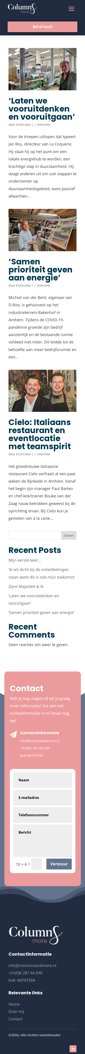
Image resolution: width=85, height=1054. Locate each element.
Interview (43, 124)
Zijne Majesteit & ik (25, 586)
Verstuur (59, 863)
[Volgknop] (73, 1048)
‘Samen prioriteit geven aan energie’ (40, 269)
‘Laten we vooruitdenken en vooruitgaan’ (41, 108)
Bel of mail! (42, 26)
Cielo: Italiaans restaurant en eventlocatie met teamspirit (39, 434)
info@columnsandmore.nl (39, 741)
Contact (15, 1018)
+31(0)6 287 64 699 (35, 748)
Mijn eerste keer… (24, 560)
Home (14, 1004)
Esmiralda (23, 124)
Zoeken (69, 535)
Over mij (16, 1011)
